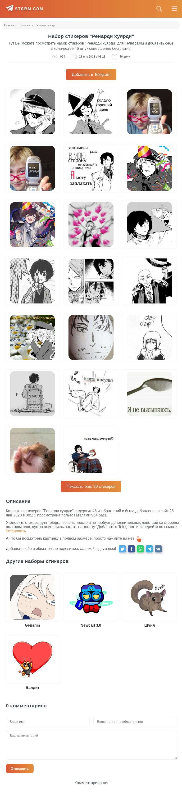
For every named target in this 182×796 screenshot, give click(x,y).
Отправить (20, 768)
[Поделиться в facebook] (131, 548)
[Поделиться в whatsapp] (140, 548)
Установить (16, 531)
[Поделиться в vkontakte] (158, 548)
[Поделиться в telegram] (149, 548)
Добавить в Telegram (91, 74)
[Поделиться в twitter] (122, 548)
